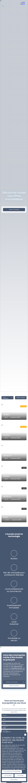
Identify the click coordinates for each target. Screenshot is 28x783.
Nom (4, 719)
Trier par (4, 396)
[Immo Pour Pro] (23, 6)
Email (4, 723)
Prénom (5, 715)
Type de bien (5, 730)
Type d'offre (5, 726)
